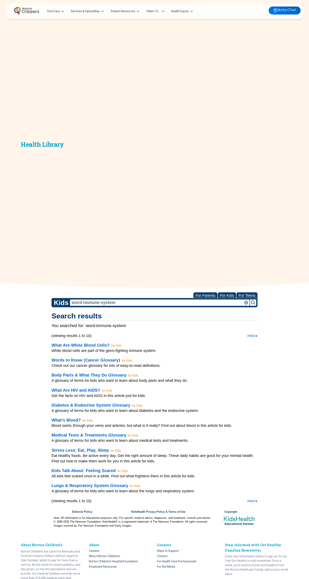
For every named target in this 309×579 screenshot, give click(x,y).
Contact (162, 556)
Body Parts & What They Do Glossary (89, 375)
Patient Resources (123, 11)
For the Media (166, 566)
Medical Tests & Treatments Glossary (89, 435)
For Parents (205, 295)
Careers (94, 550)
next (251, 336)
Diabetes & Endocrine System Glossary (91, 405)
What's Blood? (66, 420)
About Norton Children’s (104, 556)
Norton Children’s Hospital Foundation (113, 561)
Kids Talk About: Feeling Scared (84, 470)
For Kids (227, 295)
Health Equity (180, 11)
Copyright (230, 511)
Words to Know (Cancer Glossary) (86, 360)
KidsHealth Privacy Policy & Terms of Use (158, 511)
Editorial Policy (82, 511)
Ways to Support (168, 550)
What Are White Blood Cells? (81, 345)
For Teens (247, 295)
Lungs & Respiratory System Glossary (90, 485)
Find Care (53, 11)
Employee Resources (103, 566)
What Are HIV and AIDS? (76, 390)
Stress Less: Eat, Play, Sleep (80, 450)
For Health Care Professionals (176, 561)
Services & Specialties (85, 11)
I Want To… (153, 11)
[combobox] (160, 302)
